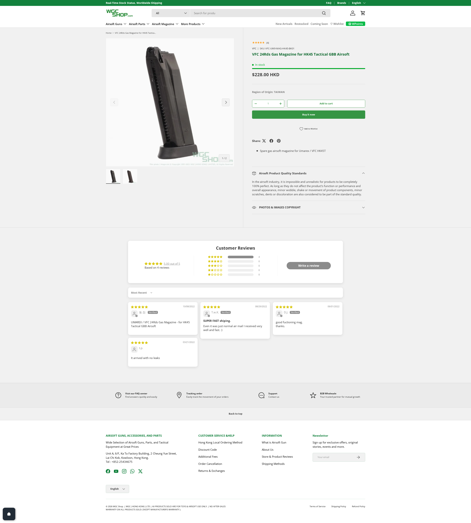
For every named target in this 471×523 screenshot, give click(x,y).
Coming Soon (319, 24)
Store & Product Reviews (277, 456)
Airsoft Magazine (163, 24)
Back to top (235, 413)
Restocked (301, 24)
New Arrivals (284, 24)
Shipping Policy (338, 506)
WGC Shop (118, 506)
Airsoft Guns (114, 24)
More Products (190, 24)
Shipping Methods (273, 464)
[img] (139, 307)
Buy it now (308, 114)
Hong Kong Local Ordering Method (220, 442)
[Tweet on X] (264, 141)
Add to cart (326, 103)
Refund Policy (358, 506)
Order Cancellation (210, 464)
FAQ (328, 3)
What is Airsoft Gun (274, 442)
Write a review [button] (308, 266)
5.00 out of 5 (172, 263)
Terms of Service (317, 506)
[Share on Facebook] (271, 141)
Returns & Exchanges (211, 471)
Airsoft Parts (137, 24)
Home (108, 32)
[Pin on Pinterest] (278, 141)
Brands (341, 3)
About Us (267, 449)
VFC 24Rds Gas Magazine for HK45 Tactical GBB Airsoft (135, 32)
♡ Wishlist (337, 24)
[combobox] (241, 13)
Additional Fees (208, 456)
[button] (363, 13)
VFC (254, 48)
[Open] (9, 514)
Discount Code (207, 449)
